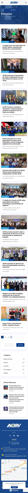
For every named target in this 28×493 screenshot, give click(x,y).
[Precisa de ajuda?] (14, 443)
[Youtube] (18, 436)
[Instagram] (10, 436)
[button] (2, 2)
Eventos (11, 41)
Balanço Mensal (8, 359)
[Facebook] (14, 436)
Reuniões (6, 366)
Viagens (6, 373)
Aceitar (14, 487)
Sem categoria (7, 369)
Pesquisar (20, 345)
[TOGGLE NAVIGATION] (22, 2)
